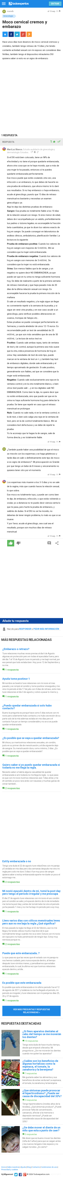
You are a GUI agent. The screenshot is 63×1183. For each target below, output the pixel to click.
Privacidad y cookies (9, 1170)
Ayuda (23, 1167)
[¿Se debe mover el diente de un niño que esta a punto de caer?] (31, 1139)
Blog (29, 1167)
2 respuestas (12, 788)
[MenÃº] (3, 4)
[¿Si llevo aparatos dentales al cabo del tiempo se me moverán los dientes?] (31, 1043)
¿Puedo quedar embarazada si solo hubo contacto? (27, 707)
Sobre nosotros (13, 1167)
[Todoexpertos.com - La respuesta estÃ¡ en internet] (19, 3)
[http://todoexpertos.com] (31, 152)
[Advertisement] (31, 93)
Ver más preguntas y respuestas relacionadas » (31, 1011)
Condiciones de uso (49, 1167)
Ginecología (8, 16)
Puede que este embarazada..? (21, 953)
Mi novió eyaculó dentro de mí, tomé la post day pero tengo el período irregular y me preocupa (31, 892)
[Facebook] (20, 1174)
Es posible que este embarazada (21, 982)
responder (25, 629)
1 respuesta (12, 669)
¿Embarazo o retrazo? (15, 649)
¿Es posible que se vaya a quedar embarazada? (30, 738)
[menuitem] (11, 34)
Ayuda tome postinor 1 (16, 678)
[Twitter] (16, 1174)
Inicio (3, 1167)
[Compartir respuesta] (57, 543)
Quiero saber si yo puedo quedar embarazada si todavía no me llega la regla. (31, 766)
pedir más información (46, 629)
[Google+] (24, 1174)
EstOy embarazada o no (16, 861)
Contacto (36, 1167)
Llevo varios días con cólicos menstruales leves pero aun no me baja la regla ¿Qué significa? (31, 922)
